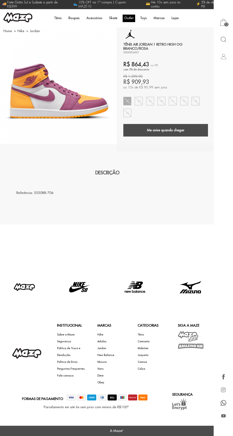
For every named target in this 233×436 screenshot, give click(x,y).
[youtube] (223, 416)
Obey (100, 382)
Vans (100, 368)
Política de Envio (67, 362)
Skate (113, 18)
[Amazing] (191, 346)
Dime (100, 375)
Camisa (142, 362)
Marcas (159, 18)
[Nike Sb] (79, 297)
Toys (143, 18)
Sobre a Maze (66, 334)
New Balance (105, 355)
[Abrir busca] (223, 39)
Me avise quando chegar (165, 130)
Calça (141, 368)
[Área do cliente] (223, 56)
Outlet (128, 18)
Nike (100, 334)
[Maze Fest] (188, 336)
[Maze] (18, 18)
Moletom (143, 348)
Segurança (64, 341)
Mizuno (102, 362)
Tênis (58, 18)
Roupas (74, 18)
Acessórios (94, 18)
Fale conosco (65, 375)
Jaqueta (143, 355)
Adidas (101, 341)
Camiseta (143, 341)
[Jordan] (130, 34)
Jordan (101, 348)
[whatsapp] (223, 403)
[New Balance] (135, 297)
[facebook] (223, 377)
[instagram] (223, 390)
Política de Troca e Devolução (68, 351)
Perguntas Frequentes (71, 368)
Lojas (175, 18)
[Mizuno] (190, 297)
